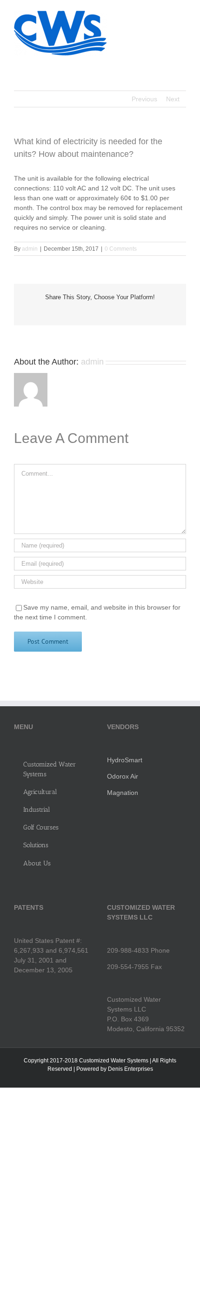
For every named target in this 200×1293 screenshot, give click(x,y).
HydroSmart (124, 760)
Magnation (122, 792)
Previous (144, 99)
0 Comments (121, 249)
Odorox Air (122, 776)
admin (30, 249)
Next (173, 99)
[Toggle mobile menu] (182, 14)
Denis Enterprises (130, 1069)
